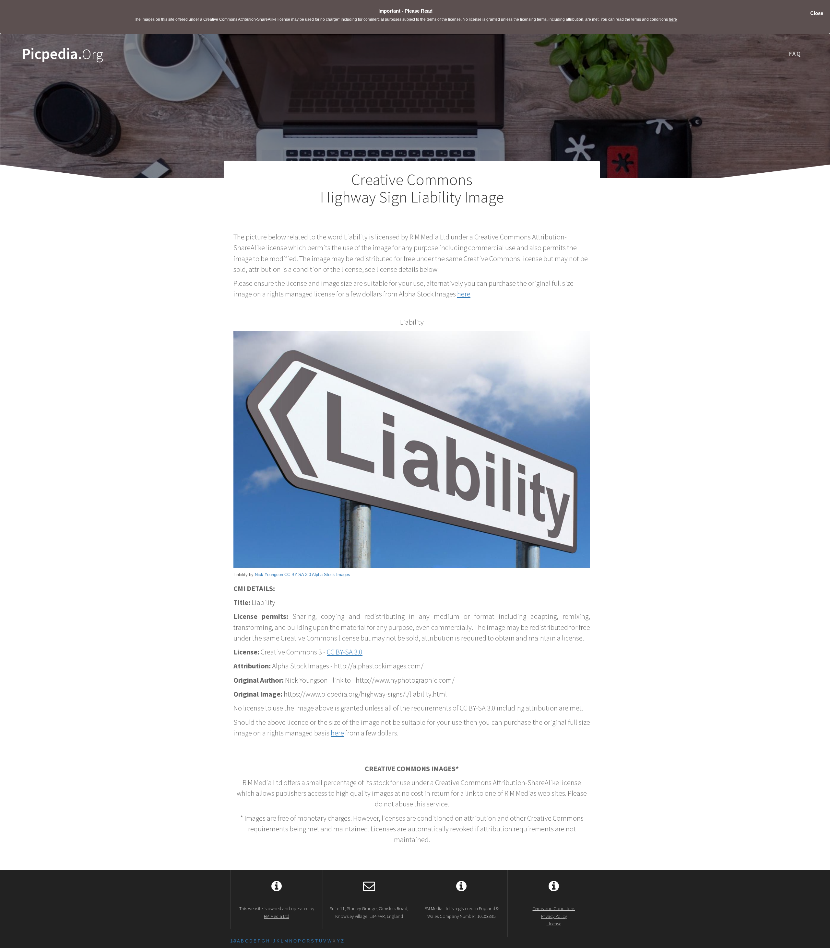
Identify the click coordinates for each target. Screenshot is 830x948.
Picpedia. (62, 54)
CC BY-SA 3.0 (297, 574)
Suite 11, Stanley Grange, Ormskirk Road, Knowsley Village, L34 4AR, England (369, 912)
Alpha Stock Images (331, 574)
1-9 (233, 941)
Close (816, 13)
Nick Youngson (269, 574)
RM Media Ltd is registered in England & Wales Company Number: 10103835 (461, 912)
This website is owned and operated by (276, 912)
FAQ (795, 53)
